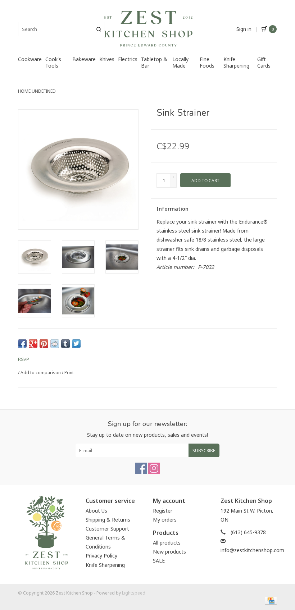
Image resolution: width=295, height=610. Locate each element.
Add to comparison (41, 373)
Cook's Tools (53, 62)
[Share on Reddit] (54, 343)
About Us (96, 510)
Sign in (243, 29)
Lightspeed (133, 593)
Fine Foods (207, 62)
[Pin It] (44, 343)
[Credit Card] (269, 600)
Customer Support (107, 528)
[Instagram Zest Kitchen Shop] (154, 468)
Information (172, 208)
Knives (106, 59)
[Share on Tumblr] (65, 343)
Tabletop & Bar (154, 62)
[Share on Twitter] (76, 343)
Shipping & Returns (108, 519)
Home (24, 91)
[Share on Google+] (33, 343)
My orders (165, 519)
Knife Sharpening (236, 62)
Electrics (127, 59)
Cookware (30, 59)
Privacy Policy (101, 555)
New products (169, 551)
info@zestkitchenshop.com (252, 550)
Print (69, 373)
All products (167, 542)
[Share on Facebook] (22, 343)
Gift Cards (264, 62)
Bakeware (84, 59)
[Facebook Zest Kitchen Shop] (141, 468)
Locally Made (180, 62)
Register (162, 510)
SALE (159, 560)
